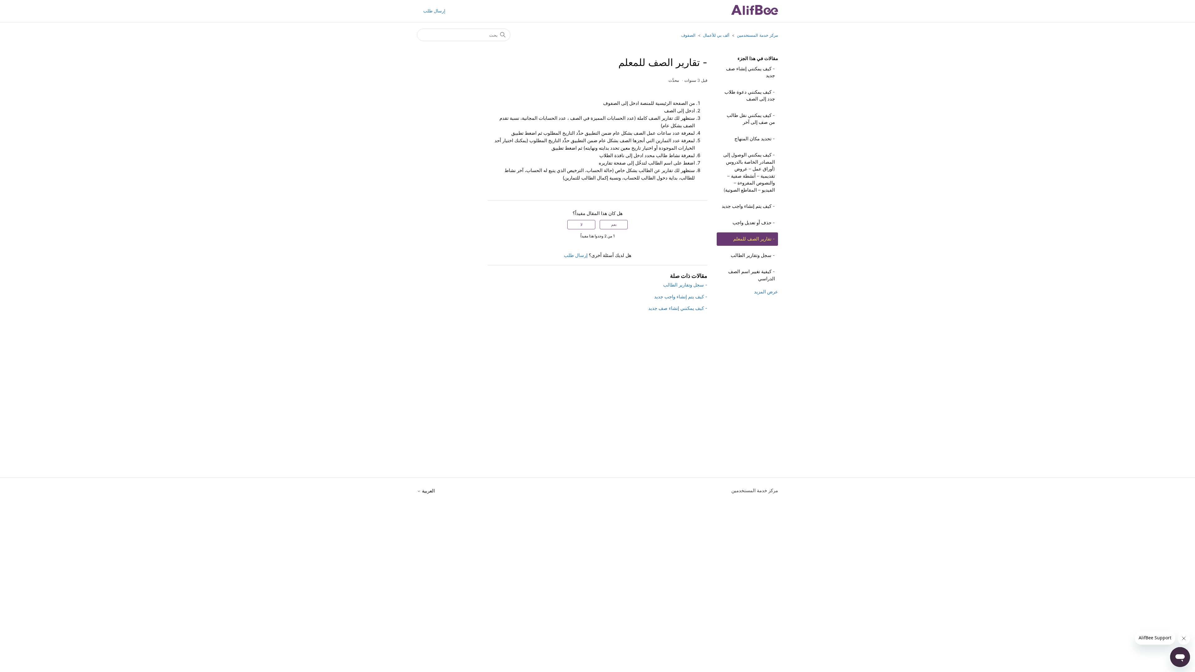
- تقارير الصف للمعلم (754, 239)
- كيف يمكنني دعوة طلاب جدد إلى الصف (749, 95)
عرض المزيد (766, 292)
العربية (428, 490)
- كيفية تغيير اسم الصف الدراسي (751, 275)
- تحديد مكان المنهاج (754, 139)
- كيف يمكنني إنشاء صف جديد (750, 72)
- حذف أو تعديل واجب (754, 223)
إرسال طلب (434, 10)
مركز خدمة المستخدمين (757, 35)
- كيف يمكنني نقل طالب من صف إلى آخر (751, 118)
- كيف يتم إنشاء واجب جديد (748, 206)
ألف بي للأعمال (716, 35)
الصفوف (688, 35)
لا (581, 224)
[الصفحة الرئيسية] (754, 13)
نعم (613, 224)
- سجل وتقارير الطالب (753, 255)
